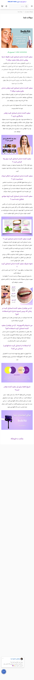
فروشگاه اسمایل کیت (29, 11)
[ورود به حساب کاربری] (6, 6)
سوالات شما (20, 11)
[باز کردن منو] (31, 6)
